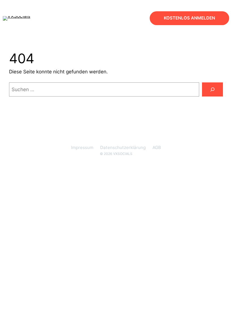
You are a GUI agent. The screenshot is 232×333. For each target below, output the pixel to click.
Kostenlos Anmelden (189, 18)
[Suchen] (212, 89)
